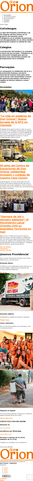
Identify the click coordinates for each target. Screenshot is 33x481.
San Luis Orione (9, 18)
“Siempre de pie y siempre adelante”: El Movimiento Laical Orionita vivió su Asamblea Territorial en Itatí (15, 224)
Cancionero (4, 248)
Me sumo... (3, 272)
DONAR (6, 21)
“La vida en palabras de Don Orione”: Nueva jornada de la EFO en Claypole (15, 120)
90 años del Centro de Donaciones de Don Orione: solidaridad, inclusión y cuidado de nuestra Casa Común (15, 171)
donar (2, 480)
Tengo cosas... (5, 320)
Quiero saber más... (6, 418)
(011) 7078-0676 (5, 428)
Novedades (7, 15)
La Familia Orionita (9, 17)
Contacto (7, 20)
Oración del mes (5, 250)
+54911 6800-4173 (5, 434)
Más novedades (5, 247)
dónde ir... (3, 331)
